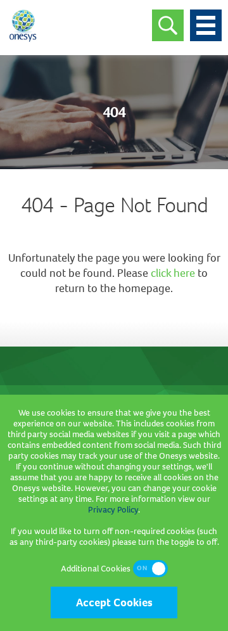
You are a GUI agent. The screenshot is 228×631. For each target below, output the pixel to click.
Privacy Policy (113, 510)
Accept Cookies (114, 602)
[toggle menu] (206, 25)
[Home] (22, 41)
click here (173, 273)
